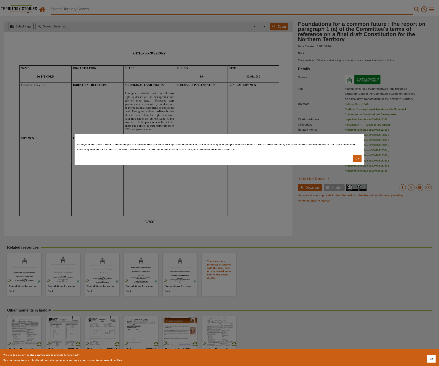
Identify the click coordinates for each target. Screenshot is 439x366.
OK (357, 158)
